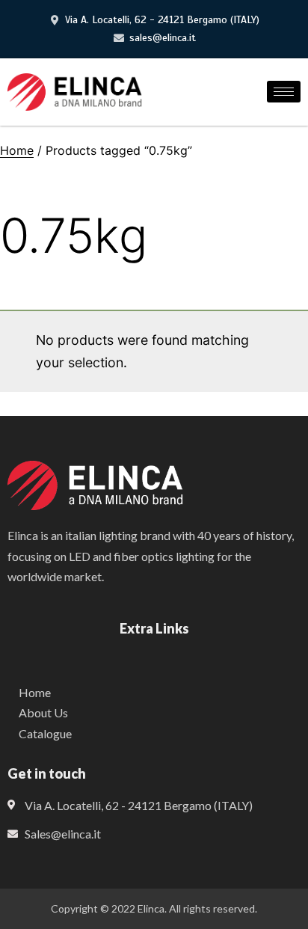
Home (17, 150)
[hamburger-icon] (284, 91)
